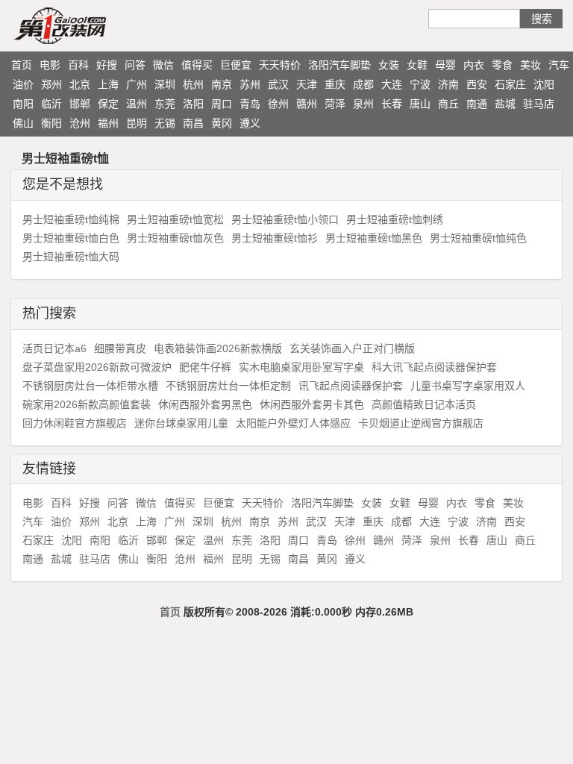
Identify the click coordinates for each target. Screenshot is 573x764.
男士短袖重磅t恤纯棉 (70, 219)
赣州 (306, 104)
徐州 (278, 104)
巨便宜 (235, 65)
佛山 (23, 123)
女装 (388, 65)
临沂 (51, 104)
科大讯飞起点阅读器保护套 (434, 367)
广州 (136, 84)
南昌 (193, 123)
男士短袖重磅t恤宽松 (175, 219)
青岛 (249, 104)
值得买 (197, 65)
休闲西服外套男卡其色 (312, 404)
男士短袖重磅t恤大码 (70, 257)
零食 (502, 65)
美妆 (530, 65)
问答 (135, 65)
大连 (391, 84)
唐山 (420, 104)
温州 (136, 104)
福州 (108, 123)
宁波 (420, 84)
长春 (391, 104)
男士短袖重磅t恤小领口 (285, 219)
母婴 (445, 65)
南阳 (23, 104)
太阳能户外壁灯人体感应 (293, 423)
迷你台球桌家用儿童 (181, 423)
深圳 (164, 84)
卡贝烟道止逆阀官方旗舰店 (420, 423)
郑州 (51, 84)
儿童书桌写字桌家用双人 (467, 386)
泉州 (363, 104)
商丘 (448, 104)
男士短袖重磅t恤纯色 (478, 238)
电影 (50, 65)
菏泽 (335, 104)
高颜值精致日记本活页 (424, 404)
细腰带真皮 (120, 348)
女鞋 (417, 65)
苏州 (249, 84)
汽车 (558, 65)
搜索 (541, 19)
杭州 (193, 84)
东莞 (164, 104)
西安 (476, 84)
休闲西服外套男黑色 (205, 404)
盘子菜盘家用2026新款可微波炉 (97, 367)
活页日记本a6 (54, 348)
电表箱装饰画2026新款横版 (218, 348)
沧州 (79, 123)
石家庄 (510, 84)
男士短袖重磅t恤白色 (70, 238)
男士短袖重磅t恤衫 (274, 238)
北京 (79, 84)
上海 (108, 84)
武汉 (278, 84)
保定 (108, 104)
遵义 (249, 123)
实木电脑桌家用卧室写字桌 (301, 367)
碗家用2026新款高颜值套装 (86, 404)
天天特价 (280, 65)
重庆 (335, 84)
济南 (448, 84)
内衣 (473, 65)
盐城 (505, 104)
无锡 (164, 123)
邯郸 (79, 104)
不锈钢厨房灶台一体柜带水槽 (90, 386)
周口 (221, 104)
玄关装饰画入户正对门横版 (352, 348)
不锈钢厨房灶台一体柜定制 (228, 386)
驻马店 (538, 104)
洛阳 (193, 104)
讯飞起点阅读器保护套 (350, 386)
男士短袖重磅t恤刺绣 (394, 219)
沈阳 (543, 84)
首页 (21, 65)
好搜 (106, 65)
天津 (306, 84)
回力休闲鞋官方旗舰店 (74, 423)
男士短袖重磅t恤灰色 (175, 238)
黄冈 (221, 123)
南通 (476, 104)
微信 (163, 65)
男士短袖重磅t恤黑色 (373, 238)
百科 (78, 65)
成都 (363, 84)
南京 (221, 84)
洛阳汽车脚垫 (339, 65)
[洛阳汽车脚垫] (88, 25)
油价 (23, 84)
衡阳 (51, 123)
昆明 (136, 123)
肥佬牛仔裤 (205, 367)
